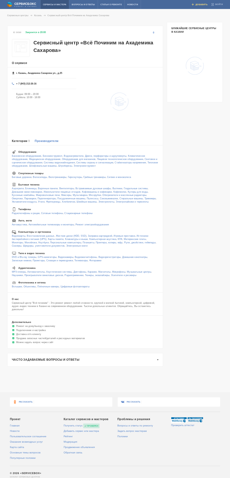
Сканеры (16, 245)
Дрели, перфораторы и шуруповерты (105, 155)
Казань (38, 15)
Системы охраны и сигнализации (94, 162)
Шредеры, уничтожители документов (44, 245)
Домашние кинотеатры (134, 257)
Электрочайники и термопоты (132, 201)
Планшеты (88, 242)
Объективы (30, 286)
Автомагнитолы (36, 271)
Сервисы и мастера (54, 4)
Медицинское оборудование (45, 159)
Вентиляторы (66, 188)
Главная (15, 425)
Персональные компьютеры (65, 242)
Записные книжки (21, 260)
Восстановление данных (40, 235)
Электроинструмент (84, 165)
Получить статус (73, 425)
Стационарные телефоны (78, 213)
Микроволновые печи (48, 195)
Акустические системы (59, 271)
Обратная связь (73, 452)
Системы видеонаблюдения (59, 162)
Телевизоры (81, 260)
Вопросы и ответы (83, 4)
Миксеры (66, 195)
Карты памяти (55, 239)
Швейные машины (87, 201)
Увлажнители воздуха (24, 201)
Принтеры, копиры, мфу (109, 242)
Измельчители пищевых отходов (62, 191)
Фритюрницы (53, 201)
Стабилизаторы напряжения (130, 162)
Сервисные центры (17, 15)
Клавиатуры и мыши (76, 239)
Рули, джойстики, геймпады (140, 242)
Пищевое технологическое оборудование (120, 159)
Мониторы (17, 242)
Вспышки (17, 286)
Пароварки (30, 198)
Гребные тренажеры (94, 177)
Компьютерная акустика (102, 239)
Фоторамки (95, 260)
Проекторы (39, 260)
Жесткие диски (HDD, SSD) (71, 235)
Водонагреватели (73, 155)
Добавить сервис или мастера (81, 430)
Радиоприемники (74, 275)
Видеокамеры (65, 257)
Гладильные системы (136, 188)
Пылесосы (92, 198)
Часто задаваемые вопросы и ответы (45, 359)
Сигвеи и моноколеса (119, 177)
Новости (132, 4)
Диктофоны (79, 271)
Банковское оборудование (26, 155)
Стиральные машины (131, 198)
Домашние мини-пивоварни (27, 191)
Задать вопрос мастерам (132, 430)
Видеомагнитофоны (86, 257)
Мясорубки (95, 195)
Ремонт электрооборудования (92, 224)
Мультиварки (80, 195)
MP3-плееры (19, 271)
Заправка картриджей (100, 235)
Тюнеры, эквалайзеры (97, 275)
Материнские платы (135, 239)
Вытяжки (117, 188)
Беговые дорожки (21, 177)
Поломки (122, 436)
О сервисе (19, 63)
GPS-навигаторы (47, 257)
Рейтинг (68, 436)
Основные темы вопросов (25, 452)
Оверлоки (17, 198)
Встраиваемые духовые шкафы (93, 188)
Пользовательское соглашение (28, 436)
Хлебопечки (68, 201)
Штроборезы (65, 165)
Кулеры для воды (138, 191)
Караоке (92, 271)
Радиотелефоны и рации (26, 213)
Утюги (41, 201)
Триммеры (150, 198)
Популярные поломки (23, 457)
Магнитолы (104, 271)
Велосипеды (40, 177)
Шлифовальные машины (43, 165)
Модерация (70, 441)
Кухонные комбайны (23, 195)
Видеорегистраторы (109, 257)
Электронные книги (77, 245)
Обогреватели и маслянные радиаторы (124, 195)
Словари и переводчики (59, 260)
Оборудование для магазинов (78, 159)
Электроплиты (106, 201)
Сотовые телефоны (52, 213)
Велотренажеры (57, 177)
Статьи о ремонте (111, 4)
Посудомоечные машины (71, 198)
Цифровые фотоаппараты (75, 286)
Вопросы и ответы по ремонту (135, 425)
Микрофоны (118, 271)
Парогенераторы (47, 198)
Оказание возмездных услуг (26, 441)
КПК (120, 239)
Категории (21, 141)
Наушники (17, 275)
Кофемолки (119, 191)
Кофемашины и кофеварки (97, 191)
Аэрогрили (18, 188)
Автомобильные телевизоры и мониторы (51, 224)
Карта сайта (17, 447)
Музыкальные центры (139, 271)
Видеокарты (18, 235)
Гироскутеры (75, 177)
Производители (46, 141)
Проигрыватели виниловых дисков (43, 275)
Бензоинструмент (52, 155)
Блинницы (30, 188)
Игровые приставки (124, 235)
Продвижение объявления (79, 447)
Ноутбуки (43, 242)
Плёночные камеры (48, 286)
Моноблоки (31, 242)
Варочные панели (48, 188)
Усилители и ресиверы (123, 275)
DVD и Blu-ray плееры (24, 257)
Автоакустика (19, 224)
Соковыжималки (109, 198)
